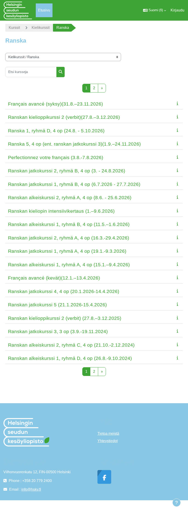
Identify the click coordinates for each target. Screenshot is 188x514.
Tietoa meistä (108, 433)
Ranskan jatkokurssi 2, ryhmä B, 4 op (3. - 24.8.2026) (66, 170)
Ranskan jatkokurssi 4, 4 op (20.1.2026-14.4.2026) (63, 291)
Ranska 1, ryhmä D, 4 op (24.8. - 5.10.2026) (56, 130)
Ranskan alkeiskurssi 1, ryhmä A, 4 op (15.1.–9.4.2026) (69, 264)
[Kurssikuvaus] (178, 103)
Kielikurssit (41, 28)
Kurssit (14, 28)
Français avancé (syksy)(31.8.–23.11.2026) (55, 103)
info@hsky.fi (31, 489)
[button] (154, 10)
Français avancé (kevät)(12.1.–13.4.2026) (54, 277)
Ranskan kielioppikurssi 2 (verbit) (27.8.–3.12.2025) (64, 318)
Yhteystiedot (107, 441)
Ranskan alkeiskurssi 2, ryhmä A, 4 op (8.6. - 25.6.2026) (69, 197)
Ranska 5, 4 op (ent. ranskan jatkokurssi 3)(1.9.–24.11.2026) (74, 144)
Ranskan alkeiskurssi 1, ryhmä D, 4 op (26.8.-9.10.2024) (70, 358)
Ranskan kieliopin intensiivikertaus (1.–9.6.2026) (61, 211)
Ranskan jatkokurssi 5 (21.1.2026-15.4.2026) (57, 304)
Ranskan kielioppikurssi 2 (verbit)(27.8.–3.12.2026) (64, 117)
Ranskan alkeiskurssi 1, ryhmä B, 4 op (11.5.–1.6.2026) (69, 224)
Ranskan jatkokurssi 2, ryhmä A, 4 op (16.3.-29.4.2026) (68, 237)
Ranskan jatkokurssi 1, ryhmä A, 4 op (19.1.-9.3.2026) (67, 251)
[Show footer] (176, 502)
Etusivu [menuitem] (44, 10)
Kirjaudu (177, 10)
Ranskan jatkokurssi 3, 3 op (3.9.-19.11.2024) (58, 331)
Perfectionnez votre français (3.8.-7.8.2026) (55, 157)
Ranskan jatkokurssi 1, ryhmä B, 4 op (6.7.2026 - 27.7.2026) (74, 184)
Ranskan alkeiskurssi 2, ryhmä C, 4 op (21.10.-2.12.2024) (71, 345)
